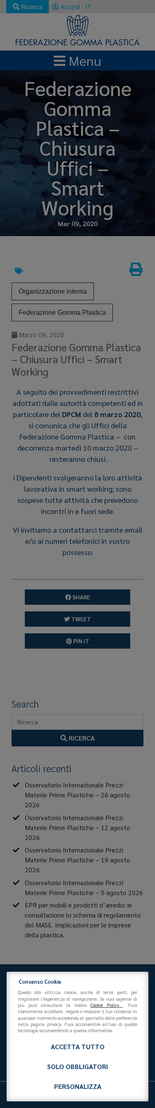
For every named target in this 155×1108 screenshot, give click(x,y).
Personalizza (77, 1086)
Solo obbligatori (77, 1066)
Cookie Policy (107, 1005)
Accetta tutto (78, 1046)
